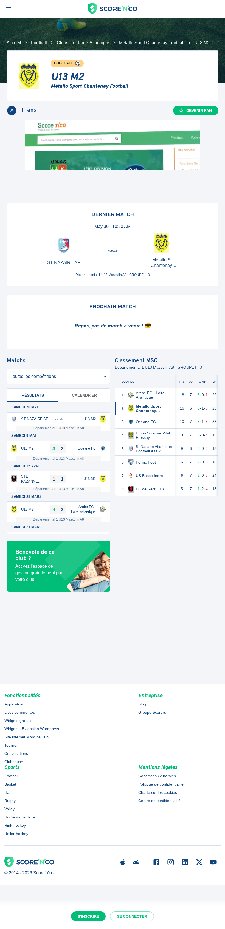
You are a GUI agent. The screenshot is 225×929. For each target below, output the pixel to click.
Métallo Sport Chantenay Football (151, 42)
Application (13, 704)
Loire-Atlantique (93, 42)
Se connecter (132, 916)
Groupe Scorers (152, 712)
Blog (142, 704)
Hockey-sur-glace (19, 817)
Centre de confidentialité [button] (159, 800)
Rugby (10, 800)
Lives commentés (19, 712)
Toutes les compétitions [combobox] (33, 376)
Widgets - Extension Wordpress (31, 729)
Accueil (14, 42)
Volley (9, 809)
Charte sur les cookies (157, 792)
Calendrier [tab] (84, 395)
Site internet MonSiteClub (26, 737)
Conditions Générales (157, 776)
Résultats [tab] (33, 395)
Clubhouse (13, 761)
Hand (9, 792)
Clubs (62, 42)
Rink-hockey (15, 825)
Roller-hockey (16, 833)
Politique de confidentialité (161, 784)
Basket (10, 784)
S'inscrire (88, 916)
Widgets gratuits (18, 720)
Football (39, 42)
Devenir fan (199, 110)
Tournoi (10, 745)
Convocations (16, 753)
